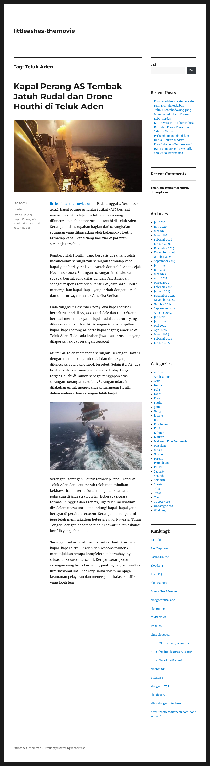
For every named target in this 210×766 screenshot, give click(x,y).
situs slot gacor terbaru (166, 703)
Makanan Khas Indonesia (170, 441)
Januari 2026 (162, 244)
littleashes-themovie (44, 30)
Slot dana (157, 565)
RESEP (158, 467)
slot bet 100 (158, 669)
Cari (153, 64)
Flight (158, 402)
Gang (157, 411)
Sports (158, 484)
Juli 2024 (159, 317)
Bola (157, 390)
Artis (157, 381)
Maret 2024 (161, 334)
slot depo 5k (159, 695)
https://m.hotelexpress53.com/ (171, 652)
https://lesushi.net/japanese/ (170, 643)
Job (156, 420)
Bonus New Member (164, 591)
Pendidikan (161, 463)
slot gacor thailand (163, 600)
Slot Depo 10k (159, 548)
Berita (18, 209)
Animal (158, 372)
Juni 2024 (160, 321)
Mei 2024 (160, 326)
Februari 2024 (163, 338)
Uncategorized (163, 506)
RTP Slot (156, 540)
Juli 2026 (160, 222)
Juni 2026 (160, 226)
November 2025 (164, 252)
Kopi (157, 428)
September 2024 (164, 308)
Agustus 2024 (163, 313)
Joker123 (156, 574)
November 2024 (164, 300)
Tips (157, 489)
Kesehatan (161, 424)
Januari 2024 (162, 343)
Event (157, 394)
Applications (162, 377)
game (157, 407)
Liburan (159, 437)
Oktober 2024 (163, 304)
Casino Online (160, 557)
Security (159, 471)
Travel (158, 493)
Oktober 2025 (163, 257)
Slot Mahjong (159, 583)
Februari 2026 (163, 239)
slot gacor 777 (160, 686)
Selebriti (159, 480)
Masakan (160, 445)
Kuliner (159, 433)
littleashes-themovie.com (71, 204)
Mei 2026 (160, 231)
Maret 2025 (161, 282)
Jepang (158, 415)
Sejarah (159, 476)
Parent (158, 458)
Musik (158, 450)
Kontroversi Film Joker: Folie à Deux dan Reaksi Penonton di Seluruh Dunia (174, 127)
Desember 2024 (164, 295)
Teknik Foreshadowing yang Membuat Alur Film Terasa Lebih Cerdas (172, 114)
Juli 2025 (159, 265)
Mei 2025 (160, 274)
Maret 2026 (161, 235)
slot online (158, 609)
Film (157, 398)
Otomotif (160, 454)
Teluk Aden (21, 223)
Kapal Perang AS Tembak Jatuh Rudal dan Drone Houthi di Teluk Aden (68, 96)
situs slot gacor (161, 634)
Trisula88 (157, 626)
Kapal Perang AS (25, 219)
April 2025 (161, 278)
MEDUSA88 (158, 617)
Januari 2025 (162, 291)
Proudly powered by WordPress (65, 748)
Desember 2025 (164, 248)
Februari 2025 (163, 287)
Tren (157, 497)
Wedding (160, 510)
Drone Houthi (23, 214)
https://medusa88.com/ (166, 660)
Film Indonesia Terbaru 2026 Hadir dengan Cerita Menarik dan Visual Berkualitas (173, 149)
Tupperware (162, 501)
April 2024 (161, 330)
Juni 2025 (160, 270)
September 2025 (164, 261)
